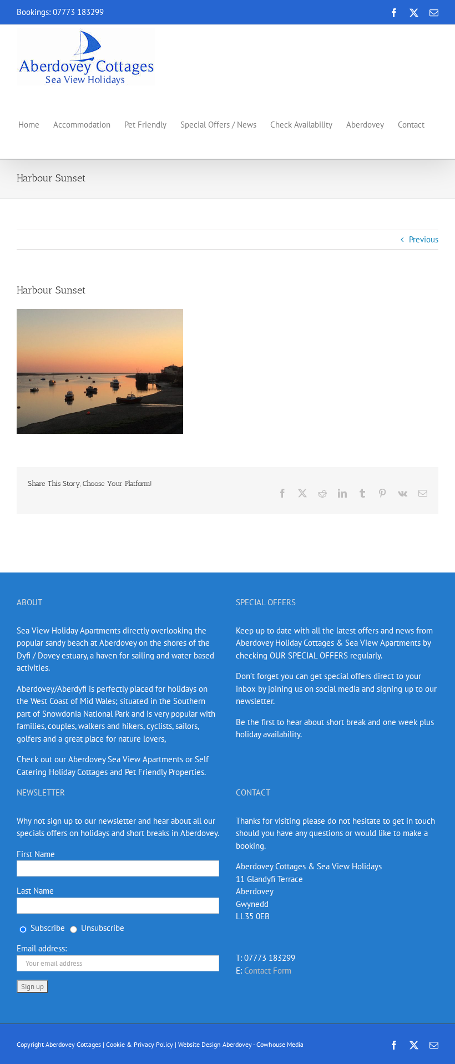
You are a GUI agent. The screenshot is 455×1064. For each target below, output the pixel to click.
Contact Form (267, 970)
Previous (423, 239)
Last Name (35, 890)
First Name (36, 854)
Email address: (42, 948)
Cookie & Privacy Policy (139, 1044)
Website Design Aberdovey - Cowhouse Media (241, 1044)
